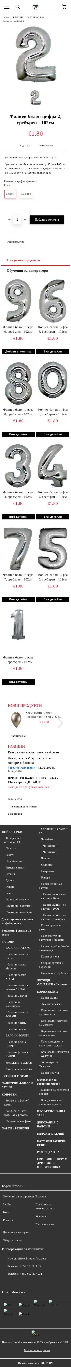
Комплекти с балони (19, 1062)
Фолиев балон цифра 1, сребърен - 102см (18, 660)
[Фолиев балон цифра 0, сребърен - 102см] (52, 399)
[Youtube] (24, 1282)
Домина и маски (51, 1004)
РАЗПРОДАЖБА (48, 1152)
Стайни (10, 874)
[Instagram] (16, 1282)
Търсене (41, 1196)
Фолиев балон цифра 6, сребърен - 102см (52, 329)
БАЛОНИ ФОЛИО (35, 17)
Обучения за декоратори (27, 270)
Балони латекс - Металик (17, 966)
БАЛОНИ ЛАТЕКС (18, 947)
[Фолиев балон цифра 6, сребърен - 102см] (52, 323)
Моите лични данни (37, 1350)
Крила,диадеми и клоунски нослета (51, 1043)
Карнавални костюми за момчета (53, 1022)
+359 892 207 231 (31, 1273)
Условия (41, 1216)
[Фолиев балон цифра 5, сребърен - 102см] (52, 570)
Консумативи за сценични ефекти (50, 1102)
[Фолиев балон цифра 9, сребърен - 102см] (18, 323)
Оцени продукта (15, 241)
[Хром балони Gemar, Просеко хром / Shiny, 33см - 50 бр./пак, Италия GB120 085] (16, 720)
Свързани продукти (23, 260)
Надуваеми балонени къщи (51, 1142)
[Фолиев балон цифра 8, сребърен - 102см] (18, 405)
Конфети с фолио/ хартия (16, 1102)
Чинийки (47, 839)
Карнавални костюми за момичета (53, 1012)
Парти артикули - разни (51, 927)
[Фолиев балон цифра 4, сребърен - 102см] (52, 488)
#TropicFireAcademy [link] (21, 767)
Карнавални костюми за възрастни (53, 1033)
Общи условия (12, 1240)
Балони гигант (17, 1029)
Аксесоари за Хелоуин (48, 1064)
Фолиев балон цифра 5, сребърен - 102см (52, 577)
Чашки (45, 858)
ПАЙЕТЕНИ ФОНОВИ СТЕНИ (17, 1085)
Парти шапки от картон (50, 885)
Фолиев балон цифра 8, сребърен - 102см (18, 412)
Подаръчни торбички (54, 973)
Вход (6, 1212)
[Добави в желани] (64, 209)
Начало (6, 17)
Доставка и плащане (16, 1232)
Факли (10, 886)
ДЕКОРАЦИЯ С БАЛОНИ (48, 1124)
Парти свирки (50, 956)
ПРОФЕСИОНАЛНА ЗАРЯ (51, 1113)
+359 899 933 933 (31, 1266)
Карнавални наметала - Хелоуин (54, 1053)
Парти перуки (50, 1072)
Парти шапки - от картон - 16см (53, 896)
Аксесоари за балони (19, 1069)
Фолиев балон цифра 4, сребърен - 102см (52, 494)
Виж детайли (53, 351)
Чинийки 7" (51, 845)
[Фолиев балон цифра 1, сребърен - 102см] (18, 640)
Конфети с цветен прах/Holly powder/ (16, 1112)
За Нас (7, 1204)
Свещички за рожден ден (53, 830)
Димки (10, 880)
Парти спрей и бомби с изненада (54, 948)
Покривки (47, 871)
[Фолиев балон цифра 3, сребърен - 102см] (18, 488)
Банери (45, 877)
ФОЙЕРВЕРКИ (12, 832)
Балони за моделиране (13, 1004)
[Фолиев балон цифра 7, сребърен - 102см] (18, 570)
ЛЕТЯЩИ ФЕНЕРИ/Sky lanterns (52, 982)
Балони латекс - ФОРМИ (17, 1014)
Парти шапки (49, 997)
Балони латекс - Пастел (17, 956)
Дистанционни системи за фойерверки (17, 921)
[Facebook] (7, 1282)
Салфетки (47, 864)
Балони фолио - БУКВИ (17, 1054)
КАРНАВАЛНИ (47, 991)
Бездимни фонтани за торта (16, 932)
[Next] (58, 723)
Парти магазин (45, 1224)
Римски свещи (15, 867)
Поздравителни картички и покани (51, 937)
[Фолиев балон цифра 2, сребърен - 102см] (35, 83)
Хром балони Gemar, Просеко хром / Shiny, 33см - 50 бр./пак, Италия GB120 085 (44, 715)
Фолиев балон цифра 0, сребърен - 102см (52, 412)
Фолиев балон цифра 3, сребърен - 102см (18, 494)
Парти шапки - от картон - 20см (53, 906)
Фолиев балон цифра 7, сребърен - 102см (18, 577)
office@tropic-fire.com (32, 1258)
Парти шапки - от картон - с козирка (53, 917)
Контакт (8, 1220)
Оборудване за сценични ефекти (48, 1081)
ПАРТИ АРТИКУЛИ (15, 1128)
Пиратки (11, 848)
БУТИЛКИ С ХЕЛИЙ (16, 1076)
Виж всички (15, 813)
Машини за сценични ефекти (54, 1091)
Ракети (10, 854)
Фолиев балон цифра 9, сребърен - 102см (18, 329)
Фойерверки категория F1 (12, 840)
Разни (9, 893)
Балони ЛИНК (17, 1022)
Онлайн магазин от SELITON (35, 1363)
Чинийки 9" (51, 852)
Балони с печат (17, 995)
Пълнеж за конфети (18, 1121)
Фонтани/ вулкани (17, 899)
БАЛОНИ (18, 17)
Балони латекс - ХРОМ (17, 976)
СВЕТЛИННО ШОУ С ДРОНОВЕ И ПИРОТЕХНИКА (52, 1163)
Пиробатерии (14, 861)
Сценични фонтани (18, 905)
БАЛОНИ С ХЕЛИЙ (50, 1133)
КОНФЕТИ (9, 1094)
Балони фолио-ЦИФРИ (13, 21)
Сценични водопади (19, 912)
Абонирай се (19, 735)
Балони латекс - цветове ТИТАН (17, 987)
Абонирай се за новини (24, 806)
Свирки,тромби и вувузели (51, 964)
